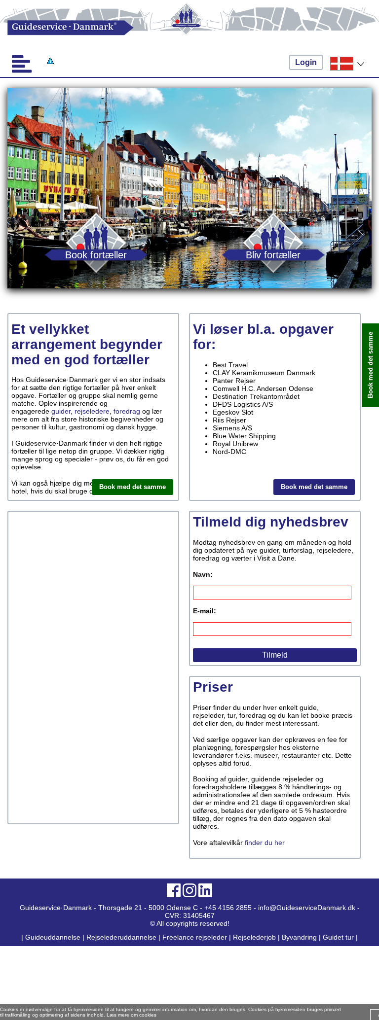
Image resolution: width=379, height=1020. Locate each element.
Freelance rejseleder (194, 937)
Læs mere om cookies (131, 1015)
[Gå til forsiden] (189, 27)
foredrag (127, 411)
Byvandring (299, 937)
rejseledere (92, 411)
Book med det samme (132, 487)
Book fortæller (96, 254)
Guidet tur (338, 937)
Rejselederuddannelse (122, 937)
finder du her (265, 842)
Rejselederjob (254, 937)
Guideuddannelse (53, 937)
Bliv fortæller (273, 254)
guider (61, 411)
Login (306, 62)
